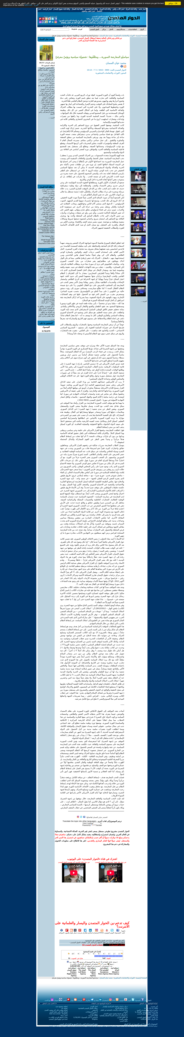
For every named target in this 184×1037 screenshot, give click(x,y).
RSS (102, 933)
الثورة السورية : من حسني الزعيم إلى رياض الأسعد (47, 112)
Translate (98, 825)
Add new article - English (58, 1014)
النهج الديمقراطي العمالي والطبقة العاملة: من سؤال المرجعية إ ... (47, 199)
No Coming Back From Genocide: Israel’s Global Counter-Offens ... (46, 231)
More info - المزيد (31, 5)
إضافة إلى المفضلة (91, 964)
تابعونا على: (123, 932)
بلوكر (71, 933)
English (95, 1019)
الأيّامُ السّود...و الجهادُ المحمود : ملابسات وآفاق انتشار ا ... (46, 70)
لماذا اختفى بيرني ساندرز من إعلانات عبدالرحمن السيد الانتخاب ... (48, 192)
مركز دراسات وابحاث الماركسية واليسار (115, 1006)
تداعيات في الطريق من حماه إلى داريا (46, 86)
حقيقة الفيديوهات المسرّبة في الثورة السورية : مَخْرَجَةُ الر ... (47, 106)
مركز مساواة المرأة (121, 1008)
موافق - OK (172, 3)
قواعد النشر (154, 1015)
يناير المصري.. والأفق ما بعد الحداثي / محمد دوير (46, 307)
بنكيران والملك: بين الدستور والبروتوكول (48, 204)
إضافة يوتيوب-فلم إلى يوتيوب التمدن (56, 1010)
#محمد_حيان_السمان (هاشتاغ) (97, 817)
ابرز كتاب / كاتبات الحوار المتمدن (147, 1017)
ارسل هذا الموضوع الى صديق (89, 962)
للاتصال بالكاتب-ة (76, 964)
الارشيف (95, 1010)
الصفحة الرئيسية (141, 35)
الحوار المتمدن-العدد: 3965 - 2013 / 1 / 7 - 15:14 (106, 70)
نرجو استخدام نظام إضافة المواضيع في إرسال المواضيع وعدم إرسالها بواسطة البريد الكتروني (128, 1026)
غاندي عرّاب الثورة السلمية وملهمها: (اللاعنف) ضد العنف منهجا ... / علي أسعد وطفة (48, 300)
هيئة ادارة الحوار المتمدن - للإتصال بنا (146, 1012)
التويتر (112, 933)
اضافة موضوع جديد (62, 1006)
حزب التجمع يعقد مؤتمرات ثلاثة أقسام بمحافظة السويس (48, 214)
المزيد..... (144, 301)
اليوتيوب (107, 933)
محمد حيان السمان (105, 35)
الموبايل (61, 933)
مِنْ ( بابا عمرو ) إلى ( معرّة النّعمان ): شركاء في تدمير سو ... (47, 75)
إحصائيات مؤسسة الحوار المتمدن (147, 1014)
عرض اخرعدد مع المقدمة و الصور (147, 1010)
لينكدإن (90, 933)
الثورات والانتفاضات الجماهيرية (124, 35)
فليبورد (67, 933)
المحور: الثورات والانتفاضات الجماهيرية (111, 73)
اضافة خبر (64, 1008)
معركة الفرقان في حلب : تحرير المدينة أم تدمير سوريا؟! (46, 81)
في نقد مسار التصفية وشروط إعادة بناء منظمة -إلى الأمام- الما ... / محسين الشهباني (46, 259)
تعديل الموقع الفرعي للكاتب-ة (58, 1017)
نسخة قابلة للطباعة (109, 962)
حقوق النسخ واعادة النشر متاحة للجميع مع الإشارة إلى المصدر (79, 1024)
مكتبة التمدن (124, 1021)
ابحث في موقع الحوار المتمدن (58, 1019)
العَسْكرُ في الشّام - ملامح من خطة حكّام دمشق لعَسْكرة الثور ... (47, 100)
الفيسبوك (118, 933)
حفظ (111, 964)
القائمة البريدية (93, 1015)
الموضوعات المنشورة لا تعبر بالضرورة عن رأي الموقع (140, 1024)
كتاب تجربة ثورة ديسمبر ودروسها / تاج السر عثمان (46, 293)
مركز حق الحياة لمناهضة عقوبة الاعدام (116, 1014)
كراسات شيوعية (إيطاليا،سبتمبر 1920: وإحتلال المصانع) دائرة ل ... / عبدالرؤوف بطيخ (46, 278)
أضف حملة (64, 1015)
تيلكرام (85, 933)
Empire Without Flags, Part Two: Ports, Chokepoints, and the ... (46, 225)
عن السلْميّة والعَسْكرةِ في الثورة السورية (47, 96)
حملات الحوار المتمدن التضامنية (88, 1008)
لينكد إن (96, 1000)
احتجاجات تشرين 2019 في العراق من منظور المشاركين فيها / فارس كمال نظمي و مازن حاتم (46, 313)
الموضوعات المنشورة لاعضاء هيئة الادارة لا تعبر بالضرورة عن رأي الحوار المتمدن (73, 1026)
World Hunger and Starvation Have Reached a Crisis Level (46, 241)
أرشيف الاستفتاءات (92, 1012)
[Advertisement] (138, 69)
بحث (104, 964)
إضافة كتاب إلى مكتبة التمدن (59, 1012)
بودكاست (48, 1000)
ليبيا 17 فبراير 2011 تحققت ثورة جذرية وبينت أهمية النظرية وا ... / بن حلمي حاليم (46, 267)
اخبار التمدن (94, 1006)
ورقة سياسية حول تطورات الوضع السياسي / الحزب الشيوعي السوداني (46, 286)
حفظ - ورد (72, 962)
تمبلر (75, 933)
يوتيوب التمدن (123, 1019)
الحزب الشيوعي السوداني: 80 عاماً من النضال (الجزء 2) (47, 208)
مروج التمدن (94, 1014)
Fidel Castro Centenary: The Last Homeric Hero (47, 220)
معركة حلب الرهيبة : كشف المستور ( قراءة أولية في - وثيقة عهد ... (47, 91)
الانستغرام (96, 933)
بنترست (80, 933)
